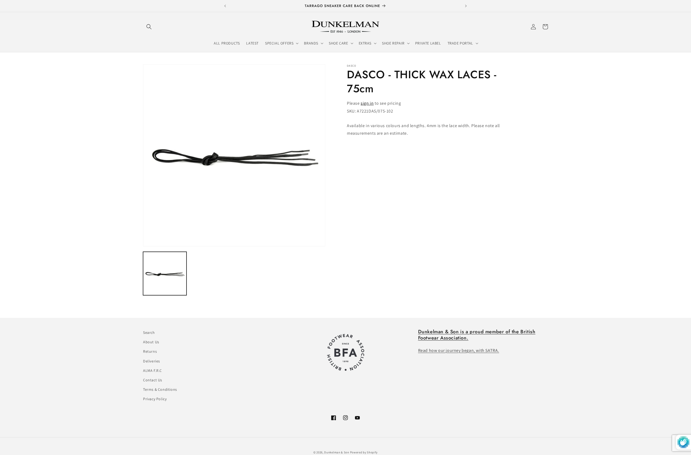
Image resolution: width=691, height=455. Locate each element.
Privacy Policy (155, 398)
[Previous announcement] (225, 6)
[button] (149, 27)
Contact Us (152, 380)
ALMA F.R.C (152, 370)
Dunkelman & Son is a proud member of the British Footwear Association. (477, 334)
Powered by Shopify (364, 452)
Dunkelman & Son (336, 452)
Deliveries (151, 361)
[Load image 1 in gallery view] (165, 273)
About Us (151, 341)
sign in (367, 103)
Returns (150, 351)
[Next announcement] (466, 6)
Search (149, 332)
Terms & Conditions (160, 389)
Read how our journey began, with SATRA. (458, 350)
